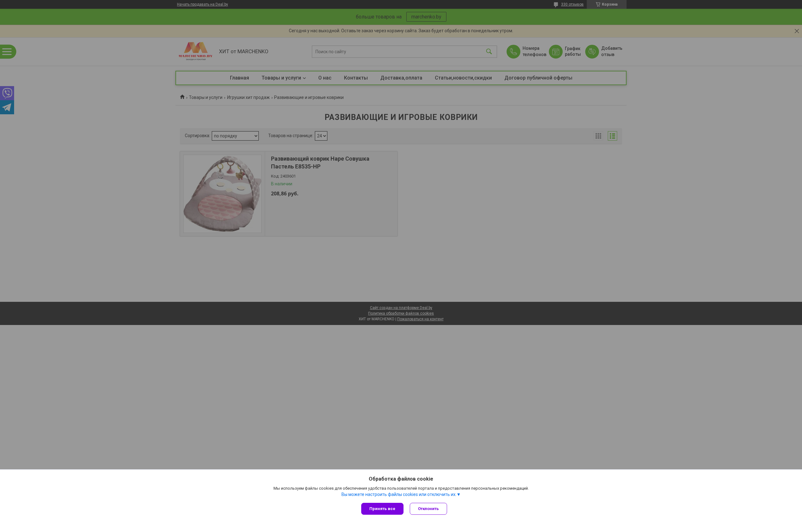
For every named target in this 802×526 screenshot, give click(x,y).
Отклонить (428, 508)
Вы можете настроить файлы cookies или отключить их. (398, 494)
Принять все (382, 508)
